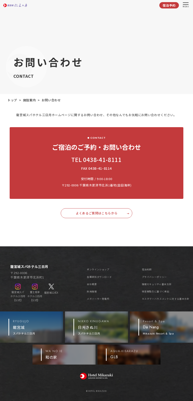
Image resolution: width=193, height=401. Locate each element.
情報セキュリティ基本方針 (157, 284)
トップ (12, 100)
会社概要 (92, 284)
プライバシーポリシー (154, 277)
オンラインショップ (98, 269)
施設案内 (29, 100)
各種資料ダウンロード (99, 277)
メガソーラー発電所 (98, 298)
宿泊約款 (147, 269)
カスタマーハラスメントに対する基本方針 (165, 298)
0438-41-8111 (102, 159)
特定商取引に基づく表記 (155, 291)
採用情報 (92, 291)
